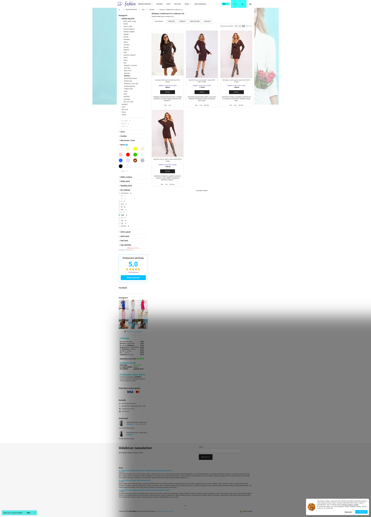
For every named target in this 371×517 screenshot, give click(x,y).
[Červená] (128, 155)
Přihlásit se (205, 457)
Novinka (125, 123)
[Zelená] (135, 155)
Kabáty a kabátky (129, 32)
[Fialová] (128, 160)
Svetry (126, 60)
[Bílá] (121, 149)
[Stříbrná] (128, 166)
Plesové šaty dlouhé (130, 78)
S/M (123, 204)
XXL (123, 220)
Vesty (125, 94)
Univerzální (126, 193)
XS (123, 198)
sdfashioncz (125, 411)
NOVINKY (125, 104)
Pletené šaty (128, 81)
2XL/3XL (125, 226)
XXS (123, 196)
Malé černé (127, 70)
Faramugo (127, 99)
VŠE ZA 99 (125, 109)
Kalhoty (126, 37)
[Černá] (121, 166)
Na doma (126, 45)
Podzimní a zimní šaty (131, 83)
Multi (124, 171)
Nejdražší (182, 21)
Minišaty (127, 76)
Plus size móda (128, 102)
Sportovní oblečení (130, 55)
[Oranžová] (142, 149)
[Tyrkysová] (142, 155)
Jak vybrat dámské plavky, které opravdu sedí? (134, 480)
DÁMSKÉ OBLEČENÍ (128, 19)
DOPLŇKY (127, 96)
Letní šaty (127, 68)
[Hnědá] (135, 160)
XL (123, 218)
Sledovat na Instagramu (134, 331)
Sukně (126, 58)
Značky (124, 115)
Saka (125, 52)
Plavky (124, 112)
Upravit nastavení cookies (164, 511)
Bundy (126, 24)
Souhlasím (362, 512)
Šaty (125, 63)
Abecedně (207, 21)
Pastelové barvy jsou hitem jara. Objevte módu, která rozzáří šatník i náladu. (144, 490)
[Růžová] (121, 155)
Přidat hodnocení (133, 278)
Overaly (126, 47)
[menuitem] (145, 4)
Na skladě (125, 121)
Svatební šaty (128, 89)
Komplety (127, 39)
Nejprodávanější (194, 21)
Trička (125, 91)
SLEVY (123, 107)
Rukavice (126, 50)
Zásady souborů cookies (350, 505)
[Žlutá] (135, 149)
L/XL (124, 215)
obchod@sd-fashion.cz (129, 403)
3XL (123, 223)
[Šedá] (142, 160)
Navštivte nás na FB (128, 409)
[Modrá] (121, 160)
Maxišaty (127, 73)
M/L (123, 210)
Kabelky (126, 34)
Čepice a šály (128, 26)
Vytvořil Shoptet (247, 511)
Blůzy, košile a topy (130, 21)
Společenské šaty (129, 86)
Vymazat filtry (132, 248)
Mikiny (126, 42)
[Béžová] (128, 149)
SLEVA (124, 126)
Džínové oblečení (129, 29)
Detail (167, 92)
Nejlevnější (171, 21)
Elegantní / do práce (130, 65)
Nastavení (348, 512)
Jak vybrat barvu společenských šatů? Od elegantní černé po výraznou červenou (145, 470)
